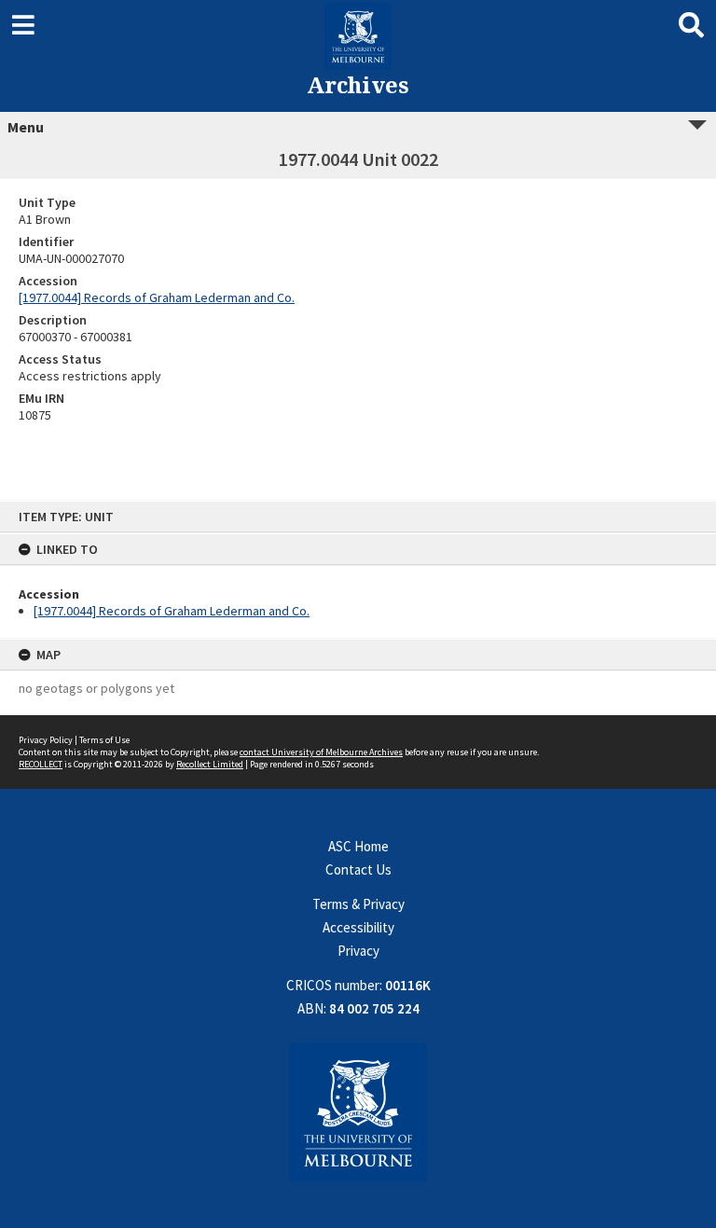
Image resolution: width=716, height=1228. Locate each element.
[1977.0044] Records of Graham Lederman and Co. (172, 610)
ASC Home (358, 846)
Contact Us (358, 869)
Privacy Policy (46, 740)
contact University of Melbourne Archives (321, 752)
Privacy (358, 950)
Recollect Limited (209, 764)
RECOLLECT (40, 764)
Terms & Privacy (358, 904)
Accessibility (358, 927)
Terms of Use (104, 740)
